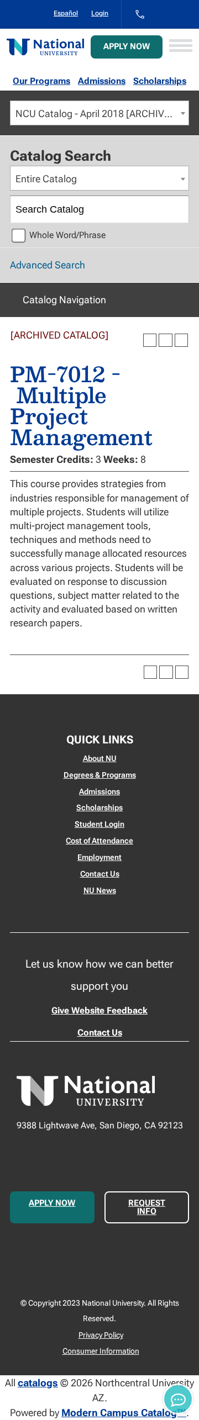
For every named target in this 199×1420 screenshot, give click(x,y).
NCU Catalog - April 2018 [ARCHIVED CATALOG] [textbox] (101, 113)
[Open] (180, 46)
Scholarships (159, 81)
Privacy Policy (100, 1335)
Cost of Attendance (99, 840)
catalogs (38, 1383)
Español (66, 13)
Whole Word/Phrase (67, 235)
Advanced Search (47, 265)
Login (99, 13)
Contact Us (99, 873)
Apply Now (126, 46)
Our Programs (41, 81)
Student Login (99, 824)
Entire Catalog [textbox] (46, 178)
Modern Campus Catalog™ (123, 1412)
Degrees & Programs (100, 774)
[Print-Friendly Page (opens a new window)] (165, 340)
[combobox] (99, 113)
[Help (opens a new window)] (181, 340)
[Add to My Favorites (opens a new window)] (149, 340)
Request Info (146, 1207)
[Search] (176, 209)
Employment (99, 857)
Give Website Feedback (99, 1010)
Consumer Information (100, 1351)
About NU (100, 758)
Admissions (101, 81)
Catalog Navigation (64, 299)
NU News (99, 890)
